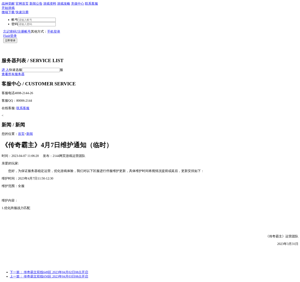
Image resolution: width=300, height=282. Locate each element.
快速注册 (22, 12)
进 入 (5, 70)
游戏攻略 (63, 3)
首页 (21, 133)
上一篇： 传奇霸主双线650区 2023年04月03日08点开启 (49, 276)
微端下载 (8, 12)
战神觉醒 (8, 3)
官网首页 (22, 3)
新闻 (29, 133)
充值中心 (77, 3)
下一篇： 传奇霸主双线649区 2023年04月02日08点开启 (49, 272)
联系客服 (91, 3)
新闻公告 (35, 3)
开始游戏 (8, 8)
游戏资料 (49, 3)
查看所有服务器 (13, 74)
